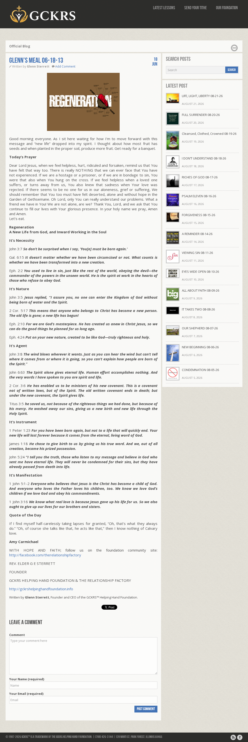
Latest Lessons (164, 7)
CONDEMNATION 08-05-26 (200, 370)
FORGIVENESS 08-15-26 (198, 215)
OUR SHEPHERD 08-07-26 (200, 328)
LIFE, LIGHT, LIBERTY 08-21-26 (202, 96)
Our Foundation (227, 7)
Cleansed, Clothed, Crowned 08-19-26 (209, 133)
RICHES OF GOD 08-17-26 (199, 177)
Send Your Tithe (195, 7)
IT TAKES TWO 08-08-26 (198, 309)
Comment (17, 635)
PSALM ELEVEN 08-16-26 (199, 196)
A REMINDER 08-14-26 (197, 234)
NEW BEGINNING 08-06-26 (200, 347)
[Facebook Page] (239, 737)
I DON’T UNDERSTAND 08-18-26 (204, 158)
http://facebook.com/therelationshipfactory (45, 555)
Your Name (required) (26, 679)
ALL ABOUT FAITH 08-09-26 (200, 290)
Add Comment (65, 66)
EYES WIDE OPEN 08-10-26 (200, 271)
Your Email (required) (26, 693)
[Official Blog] (233, 737)
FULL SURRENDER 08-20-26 (201, 115)
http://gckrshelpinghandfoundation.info (41, 588)
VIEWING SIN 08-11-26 (197, 252)
